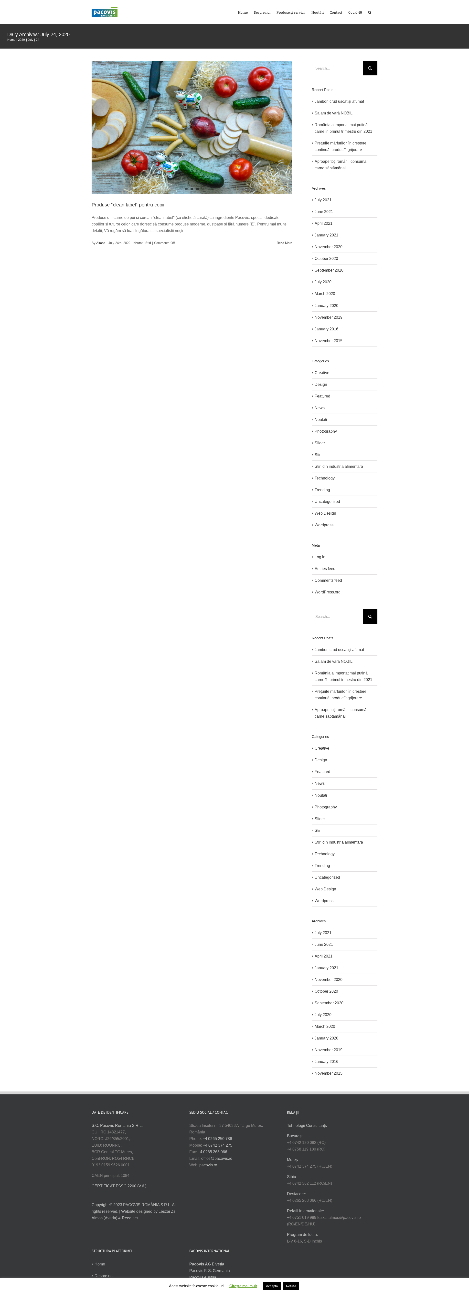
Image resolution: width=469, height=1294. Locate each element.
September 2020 (329, 270)
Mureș (292, 1160)
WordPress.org (328, 592)
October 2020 (326, 258)
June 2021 (324, 212)
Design (321, 384)
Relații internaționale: (305, 1211)
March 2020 (325, 294)
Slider (320, 443)
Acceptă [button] (272, 1286)
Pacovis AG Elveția (206, 1264)
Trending (322, 490)
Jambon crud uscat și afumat (339, 101)
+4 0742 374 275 (217, 1145)
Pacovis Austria (202, 1277)
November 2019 (328, 317)
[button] (369, 12)
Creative (322, 373)
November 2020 (328, 247)
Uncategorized (327, 501)
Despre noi (104, 1276)
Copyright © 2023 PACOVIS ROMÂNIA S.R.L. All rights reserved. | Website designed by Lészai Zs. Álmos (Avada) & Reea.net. (134, 1211)
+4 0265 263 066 (212, 1152)
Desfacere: (296, 1194)
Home (100, 1264)
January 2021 (326, 235)
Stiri (148, 243)
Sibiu (291, 1177)
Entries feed (325, 569)
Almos (100, 243)
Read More (284, 243)
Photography (326, 431)
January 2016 (326, 329)
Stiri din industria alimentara (339, 466)
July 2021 (323, 200)
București (295, 1136)
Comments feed (328, 580)
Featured (322, 396)
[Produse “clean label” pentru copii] (192, 127)
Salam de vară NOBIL (333, 113)
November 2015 (328, 341)
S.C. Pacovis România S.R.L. (117, 1125)
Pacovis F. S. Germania (209, 1271)
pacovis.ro (208, 1165)
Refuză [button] (291, 1286)
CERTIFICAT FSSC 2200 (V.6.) (119, 1186)
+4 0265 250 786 (217, 1139)
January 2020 (326, 306)
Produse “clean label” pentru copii (128, 204)
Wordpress (324, 525)
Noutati (138, 243)
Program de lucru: (302, 1235)
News (320, 408)
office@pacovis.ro (216, 1158)
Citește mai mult (243, 1286)
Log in (320, 557)
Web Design (325, 513)
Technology (325, 478)
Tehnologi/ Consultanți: (307, 1125)
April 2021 (323, 223)
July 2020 (323, 282)
